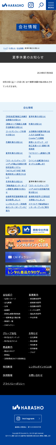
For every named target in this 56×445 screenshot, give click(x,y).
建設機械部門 (35, 298)
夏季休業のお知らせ (37, 116)
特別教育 (33, 344)
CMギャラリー (9, 325)
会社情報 (33, 337)
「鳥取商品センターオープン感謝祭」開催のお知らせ (16, 189)
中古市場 (33, 317)
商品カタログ (9, 351)
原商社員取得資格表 (12, 313)
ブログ (32, 352)
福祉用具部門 (35, 313)
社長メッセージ (10, 298)
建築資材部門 (35, 302)
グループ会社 (9, 333)
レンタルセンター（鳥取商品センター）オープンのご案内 (16, 207)
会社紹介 (7, 294)
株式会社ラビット (10, 341)
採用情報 (33, 348)
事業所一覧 (8, 321)
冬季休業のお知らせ (14, 181)
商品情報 (33, 341)
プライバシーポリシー (14, 383)
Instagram (28, 418)
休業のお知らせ (35, 123)
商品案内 (7, 347)
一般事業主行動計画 (12, 317)
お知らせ (33, 333)
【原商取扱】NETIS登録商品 (15, 358)
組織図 (7, 310)
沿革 (6, 306)
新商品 (7, 355)
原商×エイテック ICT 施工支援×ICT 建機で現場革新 (39, 145)
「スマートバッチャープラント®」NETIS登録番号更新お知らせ (39, 189)
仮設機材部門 (35, 306)
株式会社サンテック (12, 337)
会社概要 (7, 302)
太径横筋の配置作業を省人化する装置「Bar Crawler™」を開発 (39, 134)
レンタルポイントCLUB (40, 366)
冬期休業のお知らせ (14, 142)
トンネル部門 (35, 310)
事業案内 (33, 294)
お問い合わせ (36, 375)
